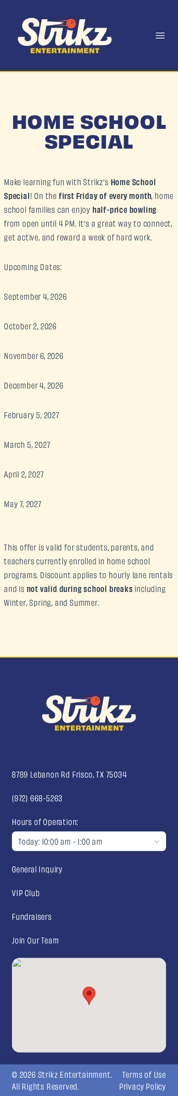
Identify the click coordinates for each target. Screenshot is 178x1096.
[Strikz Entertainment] (89, 712)
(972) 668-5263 (37, 797)
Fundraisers (32, 916)
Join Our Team (35, 940)
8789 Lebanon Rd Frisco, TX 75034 (69, 774)
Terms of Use (144, 1074)
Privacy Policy (142, 1086)
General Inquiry (37, 868)
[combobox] (89, 841)
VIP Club (26, 892)
